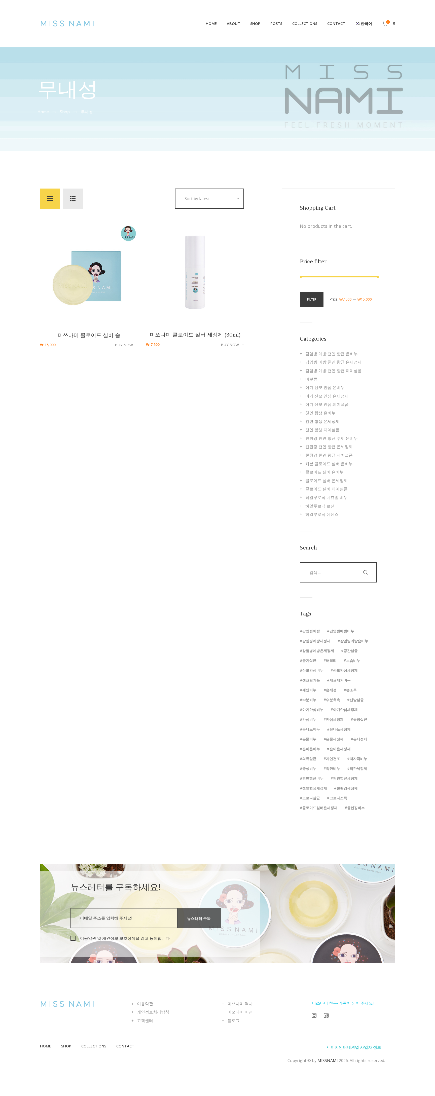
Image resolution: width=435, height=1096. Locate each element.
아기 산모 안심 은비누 (325, 387)
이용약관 (145, 1003)
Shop (65, 111)
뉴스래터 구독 (199, 918)
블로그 (234, 1020)
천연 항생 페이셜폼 (322, 429)
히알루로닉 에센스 (322, 514)
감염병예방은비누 (354, 640)
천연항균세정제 (345, 778)
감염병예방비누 (342, 631)
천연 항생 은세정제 (322, 421)
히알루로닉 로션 (320, 506)
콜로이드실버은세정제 (320, 807)
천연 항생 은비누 (320, 413)
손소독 (351, 689)
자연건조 (333, 758)
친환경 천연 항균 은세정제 (329, 446)
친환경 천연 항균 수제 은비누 (331, 438)
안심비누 (309, 719)
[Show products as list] (73, 199)
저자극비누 (358, 758)
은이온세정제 (340, 748)
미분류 (311, 379)
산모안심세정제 (345, 670)
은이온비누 (311, 748)
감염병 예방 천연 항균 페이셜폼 (333, 370)
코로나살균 (311, 797)
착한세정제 (358, 768)
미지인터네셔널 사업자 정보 (356, 1047)
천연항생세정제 (314, 788)
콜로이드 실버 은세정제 (326, 480)
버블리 (331, 660)
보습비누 (353, 660)
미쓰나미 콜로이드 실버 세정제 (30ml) (195, 334)
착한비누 (333, 768)
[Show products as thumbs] (50, 199)
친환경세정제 (347, 788)
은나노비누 (311, 729)
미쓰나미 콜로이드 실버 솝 (89, 335)
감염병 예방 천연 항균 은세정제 (333, 362)
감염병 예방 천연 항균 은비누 (331, 353)
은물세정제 (335, 739)
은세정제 (360, 739)
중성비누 (309, 768)
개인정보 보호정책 (118, 938)
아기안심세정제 (345, 709)
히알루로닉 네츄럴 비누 (326, 497)
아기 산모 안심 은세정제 (327, 396)
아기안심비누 (312, 709)
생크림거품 (311, 680)
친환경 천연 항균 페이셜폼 (329, 455)
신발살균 (357, 699)
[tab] (354, 1047)
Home (43, 111)
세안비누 (309, 689)
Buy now (124, 345)
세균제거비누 (340, 680)
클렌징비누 (356, 807)
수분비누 (309, 699)
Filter (311, 299)
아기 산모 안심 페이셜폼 (327, 404)
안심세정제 (335, 719)
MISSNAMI (327, 1060)
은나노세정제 (340, 729)
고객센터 (145, 1020)
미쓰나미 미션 (240, 1012)
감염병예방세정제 (316, 640)
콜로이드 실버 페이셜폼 (326, 489)
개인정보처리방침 (153, 1012)
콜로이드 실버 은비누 (324, 472)
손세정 (331, 689)
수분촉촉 (333, 699)
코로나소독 (338, 797)
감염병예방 (311, 631)
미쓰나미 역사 (240, 1003)
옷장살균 (360, 719)
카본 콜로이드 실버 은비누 (329, 463)
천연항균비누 (312, 778)
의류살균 (309, 758)
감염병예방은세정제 (318, 650)
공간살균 (351, 650)
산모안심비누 (312, 670)
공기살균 (309, 660)
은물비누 (309, 739)
